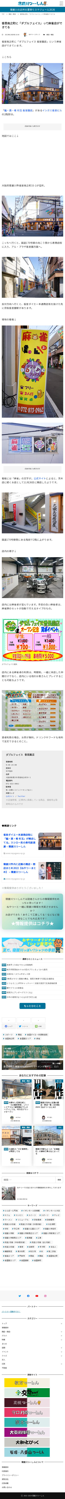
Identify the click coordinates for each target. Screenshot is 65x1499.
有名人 (53, 1246)
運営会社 (5, 1479)
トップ (4, 1323)
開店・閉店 (50, 35)
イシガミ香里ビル (52, 110)
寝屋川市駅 (9, 1233)
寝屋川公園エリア (32, 1228)
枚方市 (33, 1251)
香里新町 (37, 1260)
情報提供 (5, 1327)
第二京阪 (52, 1251)
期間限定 (8, 1251)
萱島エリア (9, 1255)
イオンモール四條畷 (31, 1210)
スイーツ (32, 1215)
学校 (6, 1228)
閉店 (32, 1255)
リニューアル (23, 1219)
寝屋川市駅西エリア (13, 1237)
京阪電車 (37, 1219)
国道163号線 (10, 1224)
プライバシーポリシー (10, 1475)
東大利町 (21, 1251)
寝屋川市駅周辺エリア (28, 1233)
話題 (3, 1347)
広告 (3, 1363)
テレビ (57, 1215)
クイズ (4, 1355)
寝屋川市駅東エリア (51, 1233)
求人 (3, 1359)
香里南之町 (10, 1038)
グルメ (4, 1335)
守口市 (16, 1228)
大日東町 (51, 1224)
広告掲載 (5, 1483)
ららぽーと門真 (11, 1210)
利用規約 (5, 1471)
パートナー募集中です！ (11, 1311)
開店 (20, 1034)
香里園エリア (25, 1038)
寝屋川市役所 (50, 1228)
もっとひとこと (32, 1005)
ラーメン (8, 1219)
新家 (21, 1246)
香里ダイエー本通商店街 (37, 1034)
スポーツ (9, 1034)
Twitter (21, 796)
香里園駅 (25, 1260)
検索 (59, 1179)
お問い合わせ (7, 1487)
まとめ (4, 1343)
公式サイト (40, 478)
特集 (3, 1339)
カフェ (7, 1215)
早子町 (42, 1246)
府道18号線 (9, 1246)
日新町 (31, 1246)
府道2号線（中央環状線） (15, 1242)
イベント (5, 1351)
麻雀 (38, 1038)
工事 (39, 1237)
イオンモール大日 (52, 1210)
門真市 (22, 1255)
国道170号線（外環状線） (31, 1224)
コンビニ (19, 1215)
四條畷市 (50, 1219)
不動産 (4, 1368)
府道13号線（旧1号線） (42, 1242)
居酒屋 (29, 1237)
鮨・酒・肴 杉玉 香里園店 (18, 110)
